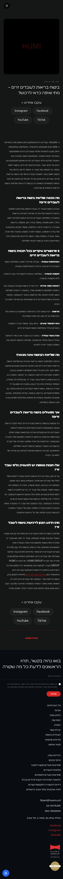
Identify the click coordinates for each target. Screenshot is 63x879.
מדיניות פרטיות (53, 739)
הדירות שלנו (54, 755)
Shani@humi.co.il (50, 800)
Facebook (42, 111)
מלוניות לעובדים (52, 770)
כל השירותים (54, 705)
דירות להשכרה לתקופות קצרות (44, 784)
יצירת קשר (55, 730)
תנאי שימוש (54, 744)
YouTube (23, 120)
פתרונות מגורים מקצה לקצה (46, 765)
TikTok (41, 120)
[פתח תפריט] (7, 5)
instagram (55, 830)
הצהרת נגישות (53, 734)
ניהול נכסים (55, 760)
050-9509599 (53, 811)
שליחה (54, 694)
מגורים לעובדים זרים (36, 574)
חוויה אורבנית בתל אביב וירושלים (43, 789)
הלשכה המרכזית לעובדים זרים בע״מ (41, 779)
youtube (56, 835)
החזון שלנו (55, 715)
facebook (55, 825)
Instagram (21, 111)
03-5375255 (53, 805)
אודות (58, 710)
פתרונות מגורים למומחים (48, 775)
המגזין (57, 725)
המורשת (56, 720)
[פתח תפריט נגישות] (5, 873)
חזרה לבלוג (31, 638)
